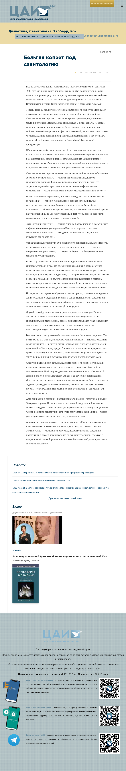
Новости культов (30, 36)
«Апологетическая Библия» (38, 708)
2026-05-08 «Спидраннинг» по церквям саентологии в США (41, 480)
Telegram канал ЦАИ (35, 735)
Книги (16, 550)
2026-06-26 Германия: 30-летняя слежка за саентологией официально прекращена (53, 472)
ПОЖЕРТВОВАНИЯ (102, 3)
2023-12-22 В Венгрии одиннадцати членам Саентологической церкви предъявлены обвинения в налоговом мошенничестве (60, 490)
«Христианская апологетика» (39, 680)
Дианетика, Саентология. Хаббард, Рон (60, 36)
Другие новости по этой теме (65, 498)
